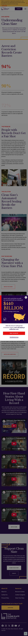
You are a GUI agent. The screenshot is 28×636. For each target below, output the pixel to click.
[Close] (26, 297)
